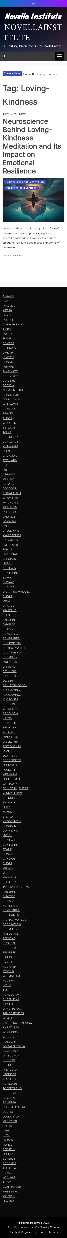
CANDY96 (9, 586)
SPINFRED (9, 952)
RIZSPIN (8, 961)
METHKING (10, 774)
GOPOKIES (9, 1163)
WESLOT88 (10, 741)
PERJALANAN (12, 493)
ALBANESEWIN (13, 324)
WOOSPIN (9, 423)
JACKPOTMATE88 (14, 648)
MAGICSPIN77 (12, 535)
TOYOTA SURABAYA (16, 886)
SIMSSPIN (9, 802)
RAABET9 (9, 676)
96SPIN (7, 315)
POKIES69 (9, 1102)
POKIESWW (11, 633)
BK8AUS (8, 296)
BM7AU (8, 816)
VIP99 (6, 1130)
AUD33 (7, 418)
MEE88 (7, 310)
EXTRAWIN (10, 783)
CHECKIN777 (11, 530)
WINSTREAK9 (12, 1008)
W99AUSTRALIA (14, 1046)
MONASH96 (10, 446)
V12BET (8, 1004)
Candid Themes (48, 1232)
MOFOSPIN (10, 661)
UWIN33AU (10, 554)
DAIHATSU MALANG (16, 591)
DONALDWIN (11, 399)
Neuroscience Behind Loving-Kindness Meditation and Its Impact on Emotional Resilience (32, 146)
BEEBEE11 (10, 615)
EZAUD (7, 577)
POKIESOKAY (11, 994)
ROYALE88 (9, 671)
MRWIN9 (8, 366)
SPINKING (9, 666)
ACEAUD (8, 483)
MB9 (6, 469)
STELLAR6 (10, 460)
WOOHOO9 (10, 1032)
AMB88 (7, 329)
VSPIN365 (9, 1074)
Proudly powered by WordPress (28, 1227)
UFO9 (6, 451)
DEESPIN (8, 385)
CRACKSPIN (10, 713)
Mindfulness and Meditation (25, 182)
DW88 (7, 301)
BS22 (6, 1135)
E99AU (7, 549)
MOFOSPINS (11, 933)
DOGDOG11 (10, 488)
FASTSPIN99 (11, 1051)
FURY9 (7, 807)
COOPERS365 (12, 760)
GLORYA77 (10, 348)
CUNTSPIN (10, 573)
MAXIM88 (9, 305)
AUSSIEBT (9, 1079)
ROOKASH (9, 966)
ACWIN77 (9, 1097)
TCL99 (7, 432)
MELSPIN (9, 1196)
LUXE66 (8, 680)
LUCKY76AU (11, 1116)
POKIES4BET (11, 638)
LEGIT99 (8, 1200)
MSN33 (7, 751)
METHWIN (9, 479)
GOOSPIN (9, 1060)
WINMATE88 (11, 976)
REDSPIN (9, 1149)
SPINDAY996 (11, 394)
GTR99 (7, 718)
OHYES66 (9, 624)
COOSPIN (9, 704)
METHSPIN (10, 507)
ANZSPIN (9, 619)
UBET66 (8, 1111)
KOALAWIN (10, 404)
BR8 (5, 465)
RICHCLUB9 (10, 957)
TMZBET (8, 990)
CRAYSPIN (9, 722)
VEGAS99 (9, 474)
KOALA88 (9, 1177)
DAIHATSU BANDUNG (17, 1022)
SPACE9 (8, 413)
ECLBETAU (10, 512)
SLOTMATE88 (12, 1186)
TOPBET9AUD (12, 1088)
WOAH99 (9, 1018)
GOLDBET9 (10, 797)
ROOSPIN (9, 980)
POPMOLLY (10, 657)
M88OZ (7, 333)
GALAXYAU (10, 455)
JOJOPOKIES (10, 699)
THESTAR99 (11, 1027)
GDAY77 (8, 629)
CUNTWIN (9, 568)
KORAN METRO (13, 390)
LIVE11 (7, 563)
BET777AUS (11, 376)
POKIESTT (9, 1172)
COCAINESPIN (12, 652)
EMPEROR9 (10, 544)
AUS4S (7, 1126)
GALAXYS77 (11, 540)
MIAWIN (8, 601)
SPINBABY (9, 558)
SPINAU (8, 362)
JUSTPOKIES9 (12, 643)
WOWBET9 (10, 498)
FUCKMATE (10, 765)
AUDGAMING (11, 690)
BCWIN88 (9, 380)
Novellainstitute (33, 32)
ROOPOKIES (10, 1093)
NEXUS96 (9, 811)
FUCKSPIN (9, 769)
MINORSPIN (10, 736)
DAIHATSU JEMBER (15, 788)
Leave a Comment (12, 255)
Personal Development (22, 188)
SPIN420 (8, 582)
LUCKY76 (9, 1154)
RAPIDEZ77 (10, 437)
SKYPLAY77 (10, 371)
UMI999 (8, 352)
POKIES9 (8, 343)
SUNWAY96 (10, 441)
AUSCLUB (9, 1041)
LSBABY (8, 1139)
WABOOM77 (11, 1055)
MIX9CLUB (9, 610)
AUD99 (7, 596)
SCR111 (8, 319)
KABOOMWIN (12, 821)
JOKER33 (8, 357)
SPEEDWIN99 (12, 746)
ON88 (6, 526)
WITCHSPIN (10, 708)
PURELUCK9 (11, 999)
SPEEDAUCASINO (14, 1107)
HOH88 (7, 1144)
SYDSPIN (8, 971)
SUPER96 (9, 1158)
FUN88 (7, 338)
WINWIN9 (9, 521)
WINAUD (9, 605)
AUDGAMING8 (12, 694)
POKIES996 (10, 1083)
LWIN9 (7, 985)
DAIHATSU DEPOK (15, 685)
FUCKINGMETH (13, 779)
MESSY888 (10, 1121)
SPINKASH (9, 727)
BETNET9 (9, 1064)
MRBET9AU (10, 1191)
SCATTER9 (10, 755)
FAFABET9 (10, 1069)
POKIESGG (9, 408)
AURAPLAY (10, 1168)
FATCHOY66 (10, 502)
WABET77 (9, 1036)
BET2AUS (9, 427)
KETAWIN (9, 732)
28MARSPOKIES (13, 1013)
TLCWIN (8, 1182)
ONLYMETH (10, 516)
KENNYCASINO (12, 793)
